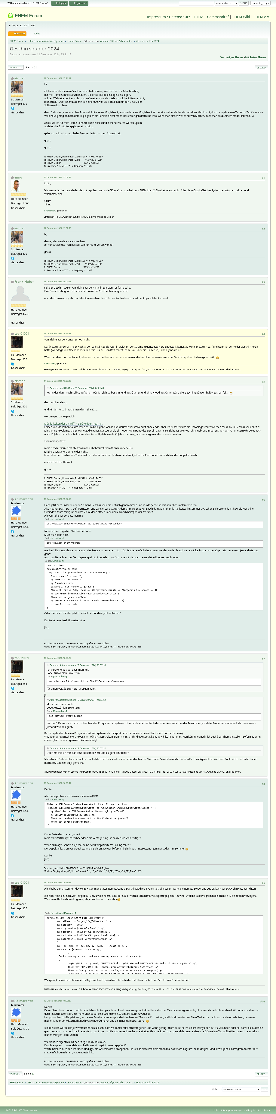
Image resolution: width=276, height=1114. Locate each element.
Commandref (218, 16)
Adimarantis (125, 41)
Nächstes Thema (255, 57)
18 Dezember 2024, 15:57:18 (57, 499)
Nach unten (16, 67)
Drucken (261, 67)
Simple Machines (30, 1110)
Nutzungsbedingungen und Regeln (237, 1110)
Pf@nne (114, 41)
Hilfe (215, 1110)
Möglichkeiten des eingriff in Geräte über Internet (73, 423)
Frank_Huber (24, 282)
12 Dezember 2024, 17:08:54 (57, 177)
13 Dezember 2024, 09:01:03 (57, 281)
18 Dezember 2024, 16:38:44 (57, 783)
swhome (104, 41)
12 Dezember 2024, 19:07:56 (57, 228)
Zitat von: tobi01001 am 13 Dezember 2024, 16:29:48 (76, 388)
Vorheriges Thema (231, 57)
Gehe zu (216, 1089)
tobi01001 (21, 333)
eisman (20, 78)
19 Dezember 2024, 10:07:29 (57, 1000)
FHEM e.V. (262, 16)
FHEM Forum (28, 15)
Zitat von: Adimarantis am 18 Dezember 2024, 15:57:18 (77, 665)
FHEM (198, 16)
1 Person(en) (50, 210)
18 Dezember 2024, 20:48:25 (57, 882)
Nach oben (15, 1073)
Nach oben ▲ (264, 1110)
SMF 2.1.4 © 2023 (13, 1110)
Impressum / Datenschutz (168, 16)
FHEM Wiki (241, 16)
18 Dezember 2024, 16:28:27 (57, 658)
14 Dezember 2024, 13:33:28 (57, 380)
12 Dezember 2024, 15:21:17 (57, 78)
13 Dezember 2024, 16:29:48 (57, 333)
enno (18, 177)
